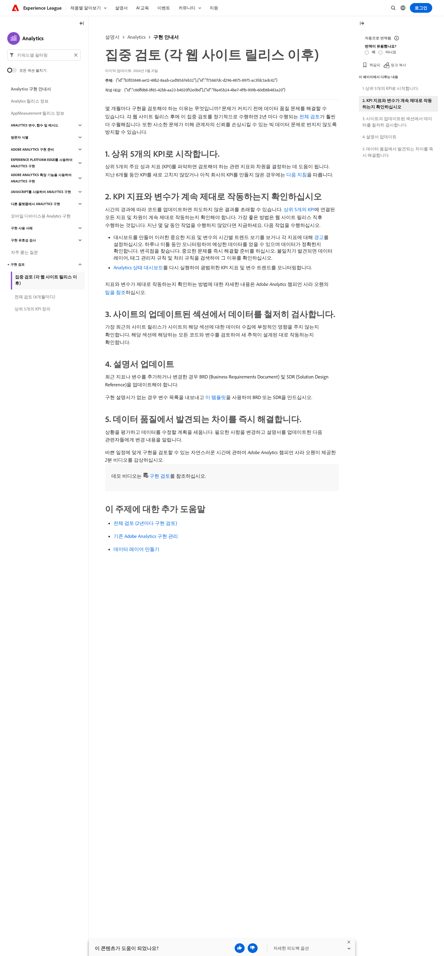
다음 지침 (296, 175)
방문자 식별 (19, 137)
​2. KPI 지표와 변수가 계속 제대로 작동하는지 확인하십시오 (397, 104)
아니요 (390, 52)
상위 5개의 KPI (299, 209)
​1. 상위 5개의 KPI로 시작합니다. (390, 88)
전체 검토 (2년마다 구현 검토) (145, 523)
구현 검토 (160, 476)
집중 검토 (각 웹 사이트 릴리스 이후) (46, 280)
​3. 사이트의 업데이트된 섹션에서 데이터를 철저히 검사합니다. (397, 122)
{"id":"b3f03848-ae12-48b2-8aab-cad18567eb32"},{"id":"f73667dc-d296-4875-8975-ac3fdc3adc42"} (197, 80)
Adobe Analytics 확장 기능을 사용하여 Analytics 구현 (41, 178)
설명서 (112, 37)
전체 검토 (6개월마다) (34, 297)
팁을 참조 (115, 292)
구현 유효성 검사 (23, 240)
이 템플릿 (215, 397)
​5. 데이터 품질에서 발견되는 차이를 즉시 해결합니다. (397, 152)
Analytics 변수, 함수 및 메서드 (34, 125)
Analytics (136, 37)
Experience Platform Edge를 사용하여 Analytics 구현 (41, 163)
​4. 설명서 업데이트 (379, 136)
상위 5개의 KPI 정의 (32, 309)
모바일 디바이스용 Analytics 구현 (41, 216)
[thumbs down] (253, 948)
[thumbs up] (240, 948)
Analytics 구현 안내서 (31, 89)
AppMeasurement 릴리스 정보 (37, 113)
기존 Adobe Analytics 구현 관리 (146, 536)
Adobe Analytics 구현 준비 (32, 149)
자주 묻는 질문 (24, 252)
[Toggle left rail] (81, 23)
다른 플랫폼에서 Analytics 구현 (35, 204)
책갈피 (374, 65)
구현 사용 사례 (22, 228)
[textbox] (44, 55)
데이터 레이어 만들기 (136, 549)
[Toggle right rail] (361, 23)
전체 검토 (309, 116)
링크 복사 (398, 65)
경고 (319, 237)
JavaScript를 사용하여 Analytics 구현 (41, 192)
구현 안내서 (166, 37)
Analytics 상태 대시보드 (138, 267)
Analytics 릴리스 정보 (30, 101)
